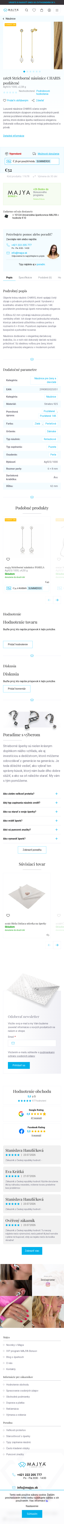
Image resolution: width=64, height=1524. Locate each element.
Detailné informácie (13, 135)
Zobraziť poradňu (32, 849)
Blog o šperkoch (15, 1357)
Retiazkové (50, 439)
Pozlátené (49, 411)
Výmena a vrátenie (16, 1414)
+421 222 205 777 (21, 245)
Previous (49, 600)
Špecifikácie (25, 277)
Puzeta (52, 446)
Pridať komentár (17, 688)
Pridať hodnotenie (18, 644)
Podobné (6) (45, 277)
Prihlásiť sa (19, 1065)
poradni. (41, 264)
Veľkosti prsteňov (16, 1430)
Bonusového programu (40, 194)
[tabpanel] (27, 45)
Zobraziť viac (32, 1250)
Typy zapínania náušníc (18, 1442)
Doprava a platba (15, 1402)
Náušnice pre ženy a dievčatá (45, 380)
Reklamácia (12, 1408)
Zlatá (37, 423)
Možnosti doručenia (48, 153)
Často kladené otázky (18, 1448)
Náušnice (51, 396)
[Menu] (57, 10)
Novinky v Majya (15, 1345)
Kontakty (11, 1369)
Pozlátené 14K (48, 415)
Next (57, 600)
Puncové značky (15, 1454)
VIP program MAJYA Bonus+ (21, 1351)
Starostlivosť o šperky (18, 1436)
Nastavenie (32, 1506)
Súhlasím (32, 1514)
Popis (9, 277)
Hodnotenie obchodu (32, 1091)
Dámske (51, 431)
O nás (9, 1363)
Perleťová (50, 423)
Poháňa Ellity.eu (39, 199)
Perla (53, 454)
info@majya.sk (19, 252)
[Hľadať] (26, 10)
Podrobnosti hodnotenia (43, 92)
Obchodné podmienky (18, 1396)
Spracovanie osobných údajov (22, 1390)
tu (47, 1500)
